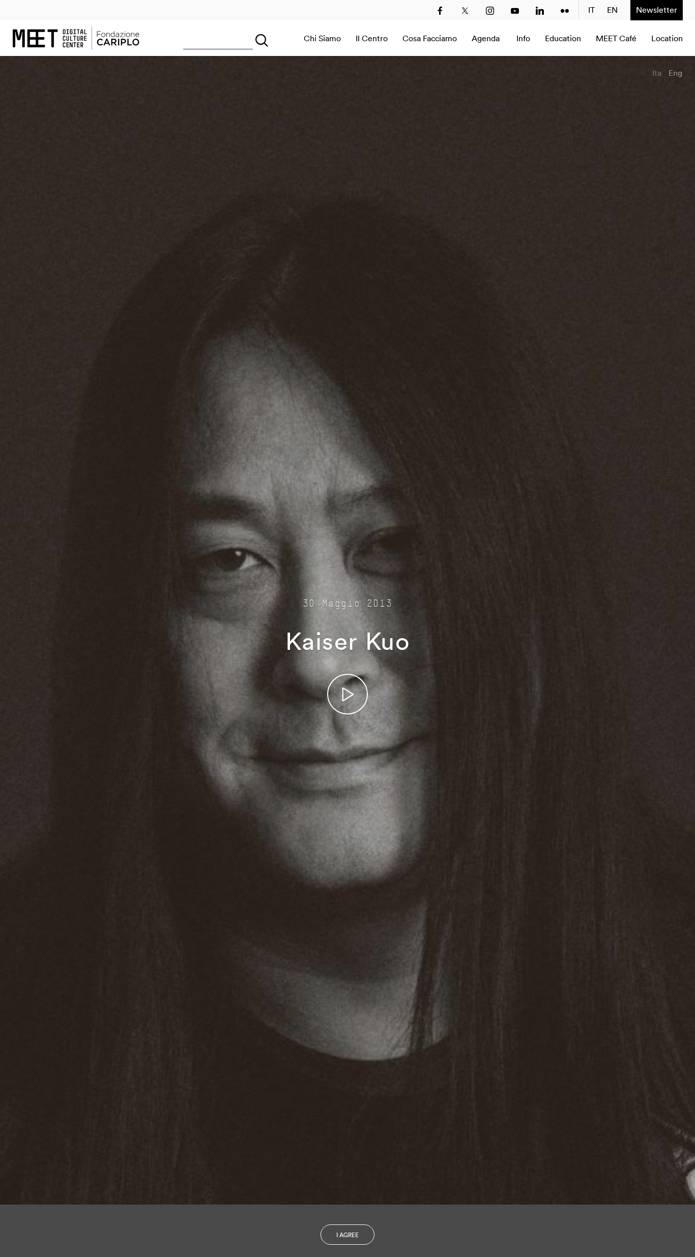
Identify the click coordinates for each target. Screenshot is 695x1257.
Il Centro (372, 38)
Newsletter (656, 10)
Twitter (465, 11)
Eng (675, 73)
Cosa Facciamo (429, 38)
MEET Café (616, 38)
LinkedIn (540, 11)
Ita (656, 73)
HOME (75, 38)
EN (612, 10)
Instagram (490, 11)
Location (667, 38)
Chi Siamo (322, 38)
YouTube (515, 11)
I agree (347, 1235)
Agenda (486, 38)
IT (591, 10)
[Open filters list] (259, 38)
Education (563, 38)
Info (523, 38)
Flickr (565, 11)
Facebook (440, 11)
